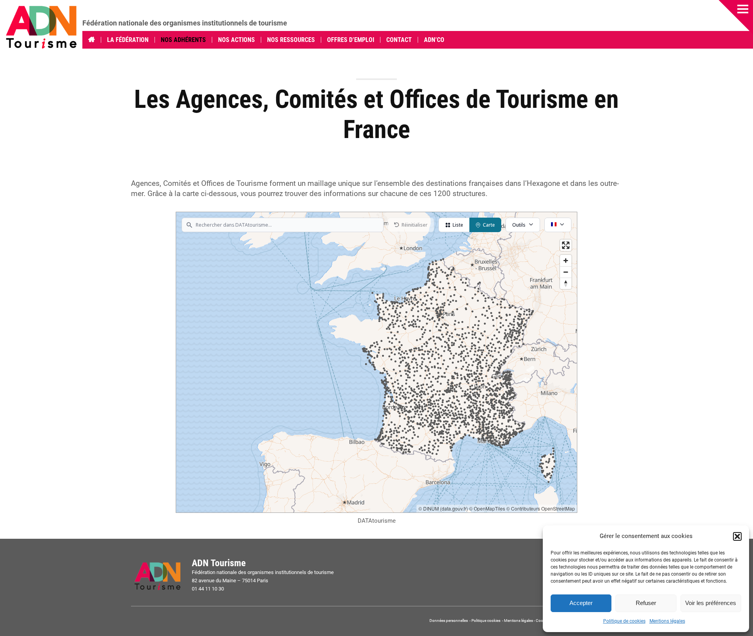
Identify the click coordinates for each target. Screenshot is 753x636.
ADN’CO (434, 40)
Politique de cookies (624, 621)
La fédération (128, 40)
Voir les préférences (710, 603)
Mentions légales (667, 621)
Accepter (581, 603)
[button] (737, 536)
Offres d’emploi (350, 40)
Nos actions (236, 40)
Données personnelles (449, 620)
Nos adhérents (183, 40)
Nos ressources (291, 40)
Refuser (646, 603)
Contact (399, 40)
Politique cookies (485, 620)
